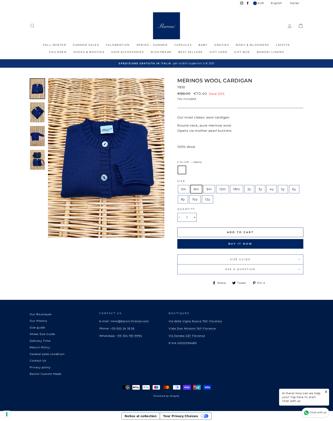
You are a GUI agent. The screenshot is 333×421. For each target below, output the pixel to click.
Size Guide (240, 259)
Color (189, 162)
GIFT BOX (242, 51)
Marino (182, 170)
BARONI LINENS (270, 51)
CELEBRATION (118, 44)
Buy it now (240, 243)
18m (236, 189)
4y (272, 189)
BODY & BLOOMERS (252, 44)
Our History (38, 320)
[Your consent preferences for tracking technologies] (6, 414)
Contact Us (38, 360)
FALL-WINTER (54, 44)
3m (183, 189)
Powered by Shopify (166, 395)
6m (196, 189)
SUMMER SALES (86, 44)
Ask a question (240, 269)
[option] (166, 63)
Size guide (37, 327)
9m (209, 189)
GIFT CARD (218, 51)
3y (260, 189)
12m (222, 189)
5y (283, 189)
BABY (202, 44)
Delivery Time (40, 340)
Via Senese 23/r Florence (187, 335)
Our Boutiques (40, 314)
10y (195, 199)
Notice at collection (141, 416)
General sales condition (47, 354)
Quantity (186, 209)
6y (294, 189)
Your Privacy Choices (180, 416)
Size (181, 181)
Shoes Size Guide (42, 334)
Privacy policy (40, 367)
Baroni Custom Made (45, 373)
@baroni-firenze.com (133, 321)
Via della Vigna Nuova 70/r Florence (195, 321)
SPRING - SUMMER (152, 44)
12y (207, 199)
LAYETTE (283, 44)
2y (249, 189)
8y (183, 199)
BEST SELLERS (190, 51)
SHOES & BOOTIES (88, 51)
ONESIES (221, 44)
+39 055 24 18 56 (122, 328)
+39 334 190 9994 (129, 335)
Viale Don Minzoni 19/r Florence (192, 328)
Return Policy (40, 347)
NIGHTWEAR (161, 51)
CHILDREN (58, 51)
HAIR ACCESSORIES (127, 51)
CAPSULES (183, 44)
